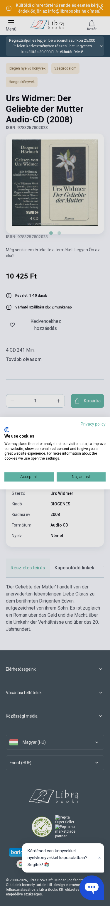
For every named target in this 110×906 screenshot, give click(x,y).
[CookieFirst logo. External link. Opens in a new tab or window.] (6, 430)
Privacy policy (93, 424)
